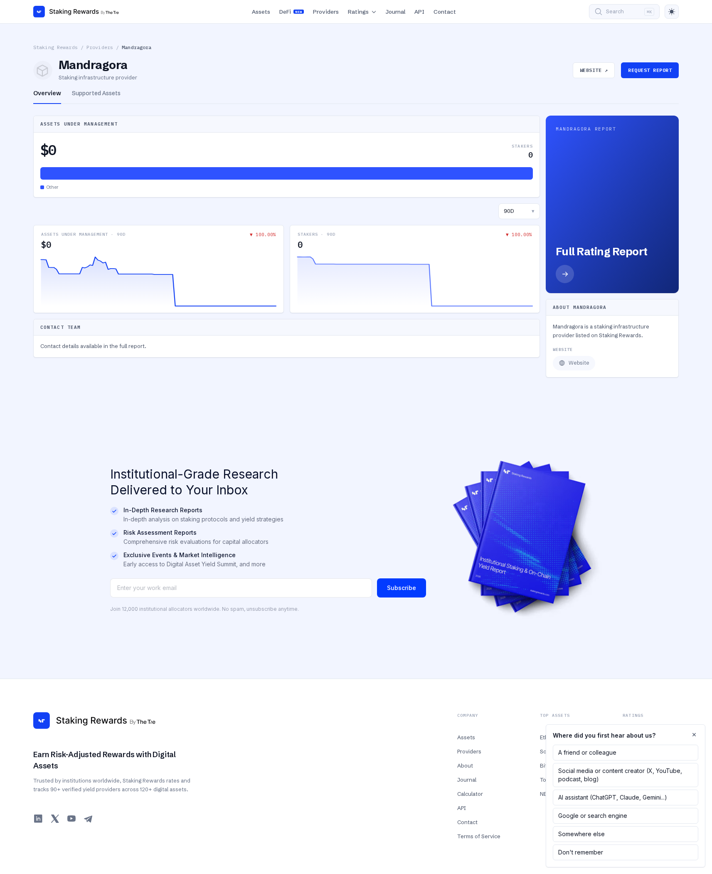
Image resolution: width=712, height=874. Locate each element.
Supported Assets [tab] (96, 93)
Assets (261, 11)
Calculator (470, 793)
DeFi (290, 11)
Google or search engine (592, 815)
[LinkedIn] (38, 819)
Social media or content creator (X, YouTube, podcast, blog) (620, 775)
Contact (445, 11)
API (419, 11)
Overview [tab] (47, 93)
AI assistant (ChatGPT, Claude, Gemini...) (612, 797)
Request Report (650, 70)
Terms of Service (478, 836)
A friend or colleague (587, 752)
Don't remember (580, 852)
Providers (326, 11)
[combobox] (519, 211)
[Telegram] (88, 819)
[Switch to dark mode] (672, 12)
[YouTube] (71, 819)
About (465, 765)
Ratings (358, 11)
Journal (395, 11)
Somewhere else (581, 833)
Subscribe (401, 587)
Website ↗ (594, 70)
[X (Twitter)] (55, 819)
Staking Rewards (55, 47)
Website (579, 363)
